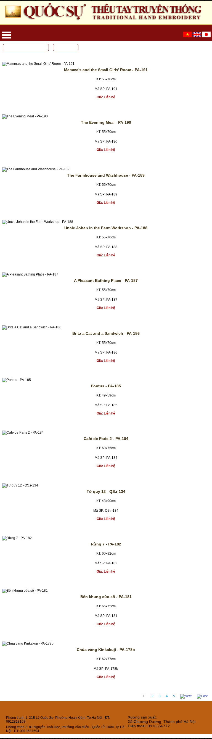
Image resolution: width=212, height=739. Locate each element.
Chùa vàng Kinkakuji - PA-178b (106, 649)
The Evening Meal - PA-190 (106, 122)
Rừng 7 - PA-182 (106, 544)
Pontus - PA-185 (106, 386)
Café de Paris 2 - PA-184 (106, 438)
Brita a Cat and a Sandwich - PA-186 (106, 333)
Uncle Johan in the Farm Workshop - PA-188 (105, 228)
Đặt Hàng (102, 106)
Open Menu (6, 35)
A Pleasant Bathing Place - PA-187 (106, 280)
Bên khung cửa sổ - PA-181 (106, 596)
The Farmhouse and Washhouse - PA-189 (106, 175)
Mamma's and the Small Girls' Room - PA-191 (106, 70)
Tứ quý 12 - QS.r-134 (106, 491)
